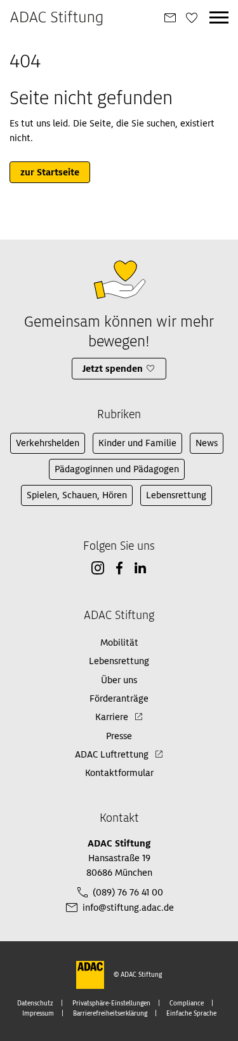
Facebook (119, 568)
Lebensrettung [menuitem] (119, 661)
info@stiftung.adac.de (128, 907)
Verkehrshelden (47, 443)
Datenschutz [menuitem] (35, 1003)
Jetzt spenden (113, 368)
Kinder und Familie (137, 443)
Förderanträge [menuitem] (119, 698)
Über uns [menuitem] (119, 680)
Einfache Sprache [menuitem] (191, 1013)
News (206, 443)
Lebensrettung (176, 495)
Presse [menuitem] (119, 736)
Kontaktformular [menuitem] (119, 773)
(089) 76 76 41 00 (128, 892)
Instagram (97, 568)
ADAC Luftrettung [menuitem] (112, 754)
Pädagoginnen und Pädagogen (117, 469)
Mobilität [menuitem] (119, 642)
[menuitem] (170, 18)
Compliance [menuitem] (186, 1003)
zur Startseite (49, 172)
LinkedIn (140, 568)
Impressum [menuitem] (38, 1013)
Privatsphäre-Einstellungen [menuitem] (111, 1003)
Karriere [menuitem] (111, 717)
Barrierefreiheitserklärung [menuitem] (110, 1013)
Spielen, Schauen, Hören (77, 495)
